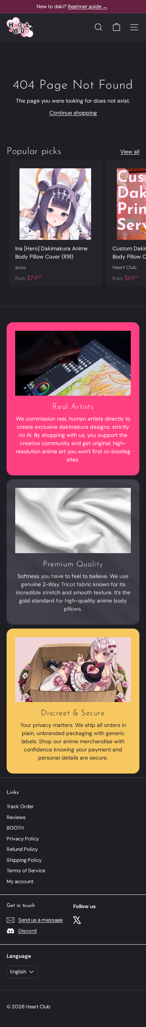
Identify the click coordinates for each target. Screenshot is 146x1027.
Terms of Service (26, 870)
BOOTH (15, 827)
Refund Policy (22, 849)
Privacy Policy (23, 838)
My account (20, 881)
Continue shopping (73, 112)
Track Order (20, 806)
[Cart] (116, 27)
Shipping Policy (24, 860)
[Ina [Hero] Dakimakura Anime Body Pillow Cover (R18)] (55, 223)
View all (129, 151)
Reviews (16, 817)
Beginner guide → (87, 6)
